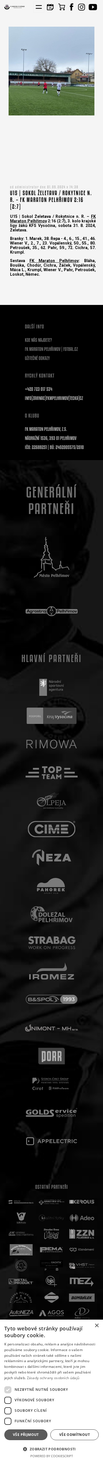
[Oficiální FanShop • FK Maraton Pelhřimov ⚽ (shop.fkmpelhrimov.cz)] (61, 6)
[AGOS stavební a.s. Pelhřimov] (51, 1313)
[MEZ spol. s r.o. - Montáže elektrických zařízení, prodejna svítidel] (82, 1281)
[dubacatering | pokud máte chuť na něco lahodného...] (82, 1313)
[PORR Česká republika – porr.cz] (51, 1056)
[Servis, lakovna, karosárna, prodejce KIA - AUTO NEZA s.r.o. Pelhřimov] (21, 1313)
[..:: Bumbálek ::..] (82, 1297)
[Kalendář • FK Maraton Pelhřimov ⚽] (50, 6)
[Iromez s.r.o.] (51, 970)
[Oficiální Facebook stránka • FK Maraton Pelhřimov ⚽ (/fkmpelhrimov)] (71, 6)
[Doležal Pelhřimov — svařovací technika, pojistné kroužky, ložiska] (51, 914)
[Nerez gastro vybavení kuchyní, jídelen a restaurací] (51, 857)
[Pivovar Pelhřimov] (21, 1297)
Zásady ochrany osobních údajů (53, 1377)
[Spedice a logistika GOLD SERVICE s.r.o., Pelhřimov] (51, 1112)
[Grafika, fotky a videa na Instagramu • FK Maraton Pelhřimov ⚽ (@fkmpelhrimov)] (81, 6)
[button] (51, 1449)
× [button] (96, 1326)
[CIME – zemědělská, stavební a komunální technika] (51, 829)
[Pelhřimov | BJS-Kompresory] (51, 1281)
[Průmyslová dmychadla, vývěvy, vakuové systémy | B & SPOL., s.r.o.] (51, 999)
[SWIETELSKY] (51, 1297)
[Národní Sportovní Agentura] (51, 687)
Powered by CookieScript (51, 1456)
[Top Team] (51, 772)
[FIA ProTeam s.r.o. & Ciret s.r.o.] (51, 1084)
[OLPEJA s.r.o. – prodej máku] (51, 800)
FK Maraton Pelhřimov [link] (54, 260)
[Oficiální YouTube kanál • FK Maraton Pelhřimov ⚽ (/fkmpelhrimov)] (93, 6)
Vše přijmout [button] (26, 1434)
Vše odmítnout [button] (74, 1434)
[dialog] (51, 1391)
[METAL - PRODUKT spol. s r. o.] (21, 1281)
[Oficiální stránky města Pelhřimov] (51, 557)
